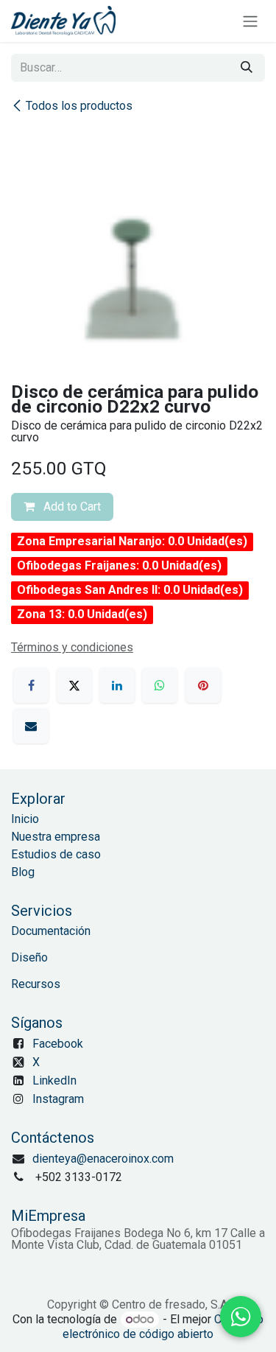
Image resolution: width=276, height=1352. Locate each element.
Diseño (29, 957)
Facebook (57, 1044)
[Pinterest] (203, 685)
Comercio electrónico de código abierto (163, 1326)
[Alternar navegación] (250, 21)
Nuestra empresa (55, 837)
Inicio (25, 819)
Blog (23, 872)
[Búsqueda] (246, 68)
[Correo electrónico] (31, 725)
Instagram (58, 1099)
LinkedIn (54, 1080)
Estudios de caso (56, 854)
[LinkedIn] (117, 685)
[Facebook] (31, 685)
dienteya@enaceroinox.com (103, 1159)
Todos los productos (79, 106)
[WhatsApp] (159, 685)
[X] (74, 685)
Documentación (51, 931)
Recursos (35, 984)
